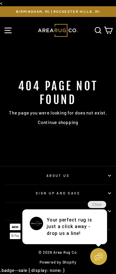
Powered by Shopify (58, 262)
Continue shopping (58, 122)
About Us (58, 175)
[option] (58, 11)
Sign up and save (58, 193)
